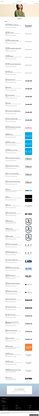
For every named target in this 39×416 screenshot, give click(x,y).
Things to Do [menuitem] (13, 3)
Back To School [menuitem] (25, 3)
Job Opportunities (4, 409)
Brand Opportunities (18, 407)
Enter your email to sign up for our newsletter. (19, 390)
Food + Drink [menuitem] (19, 3)
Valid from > (10, 27)
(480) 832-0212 (4, 402)
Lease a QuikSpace (36, 3)
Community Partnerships (5, 410)
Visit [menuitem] (22, 3)
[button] (38, 411)
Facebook (30, 407)
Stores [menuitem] (16, 3)
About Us (3, 407)
